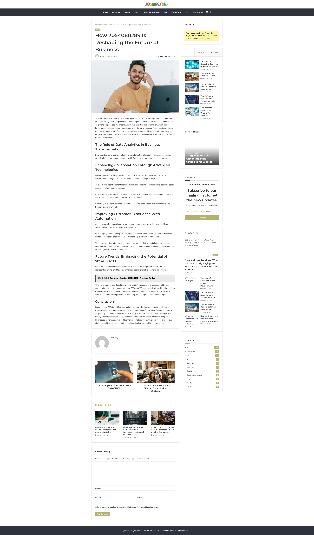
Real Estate (176, 12)
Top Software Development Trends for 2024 (207, 98)
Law (166, 12)
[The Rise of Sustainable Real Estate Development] (192, 281)
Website (140, 498)
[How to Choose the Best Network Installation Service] (192, 321)
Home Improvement (152, 12)
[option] (202, 151)
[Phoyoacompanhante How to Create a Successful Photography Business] (135, 418)
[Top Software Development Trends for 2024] (192, 99)
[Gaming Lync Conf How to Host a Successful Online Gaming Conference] (163, 418)
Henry (114, 337)
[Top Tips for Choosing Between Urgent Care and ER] (192, 64)
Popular (187, 52)
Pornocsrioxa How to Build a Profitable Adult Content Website (105, 429)
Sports (189, 383)
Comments (214, 52)
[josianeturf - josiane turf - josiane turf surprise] (157, 4)
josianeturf (191, 351)
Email (98, 498)
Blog (188, 359)
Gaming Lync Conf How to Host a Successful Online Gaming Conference (163, 429)
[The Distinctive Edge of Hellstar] (192, 76)
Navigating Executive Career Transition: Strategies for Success (199, 158)
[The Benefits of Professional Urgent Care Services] (192, 111)
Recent (201, 52)
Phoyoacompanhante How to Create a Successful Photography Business (134, 431)
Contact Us (198, 12)
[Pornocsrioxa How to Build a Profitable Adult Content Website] (107, 418)
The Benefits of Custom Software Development (208, 86)
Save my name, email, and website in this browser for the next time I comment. (128, 507)
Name (98, 489)
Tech (187, 12)
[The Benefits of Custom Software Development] (192, 87)
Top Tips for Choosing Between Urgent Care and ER (209, 64)
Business (116, 12)
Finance (126, 12)
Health (137, 12)
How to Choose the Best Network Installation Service (209, 318)
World (105, 25)
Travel (189, 387)
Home (105, 12)
